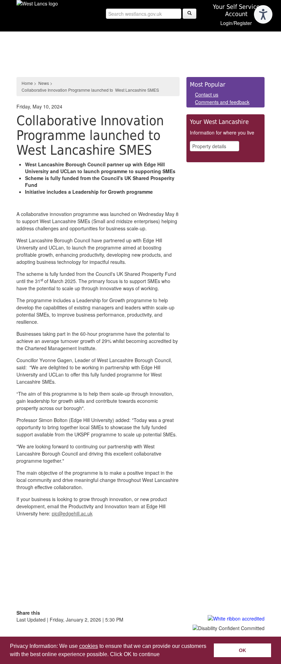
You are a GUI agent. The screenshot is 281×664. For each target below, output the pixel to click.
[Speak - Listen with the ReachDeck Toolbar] (263, 14)
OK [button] (242, 650)
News (43, 83)
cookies (88, 646)
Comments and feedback (222, 102)
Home (27, 83)
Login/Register (236, 23)
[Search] (189, 14)
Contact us (206, 94)
